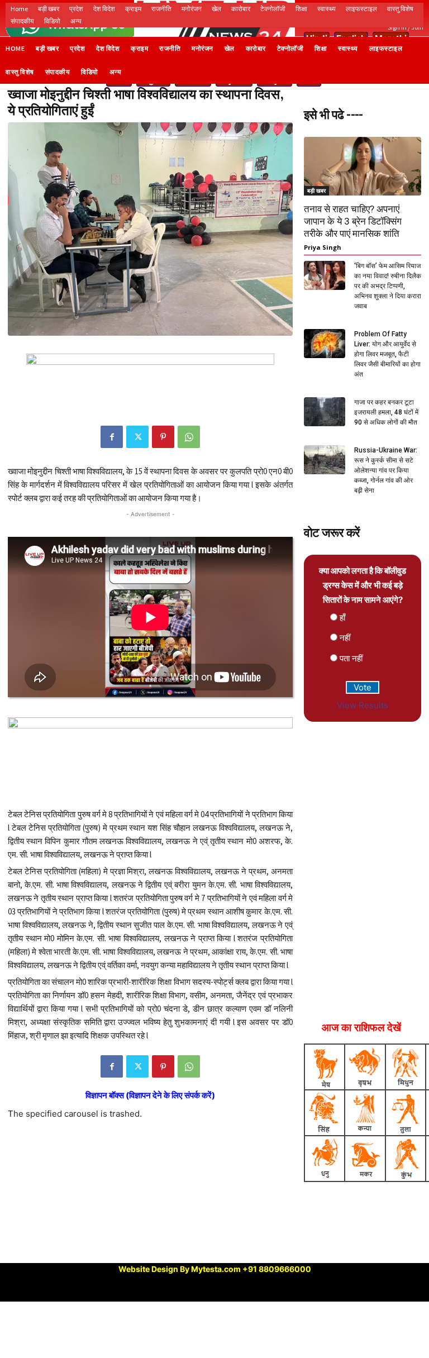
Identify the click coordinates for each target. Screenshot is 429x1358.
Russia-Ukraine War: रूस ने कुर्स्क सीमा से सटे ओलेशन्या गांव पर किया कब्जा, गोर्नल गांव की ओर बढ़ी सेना (385, 470)
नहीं (345, 637)
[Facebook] (112, 437)
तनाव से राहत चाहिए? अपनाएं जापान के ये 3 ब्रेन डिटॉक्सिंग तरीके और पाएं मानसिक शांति (353, 221)
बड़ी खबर (316, 190)
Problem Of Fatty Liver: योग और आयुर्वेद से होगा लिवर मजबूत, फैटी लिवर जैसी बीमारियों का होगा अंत (387, 354)
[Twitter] (137, 437)
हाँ (342, 617)
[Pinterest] (163, 437)
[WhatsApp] (189, 437)
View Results (362, 705)
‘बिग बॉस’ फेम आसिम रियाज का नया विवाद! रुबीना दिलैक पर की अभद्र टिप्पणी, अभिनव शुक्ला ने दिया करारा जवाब (387, 286)
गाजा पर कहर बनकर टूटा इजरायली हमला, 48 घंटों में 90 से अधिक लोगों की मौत (386, 412)
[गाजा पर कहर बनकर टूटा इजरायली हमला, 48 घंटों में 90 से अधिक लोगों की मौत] (324, 411)
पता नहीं (351, 658)
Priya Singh (322, 247)
